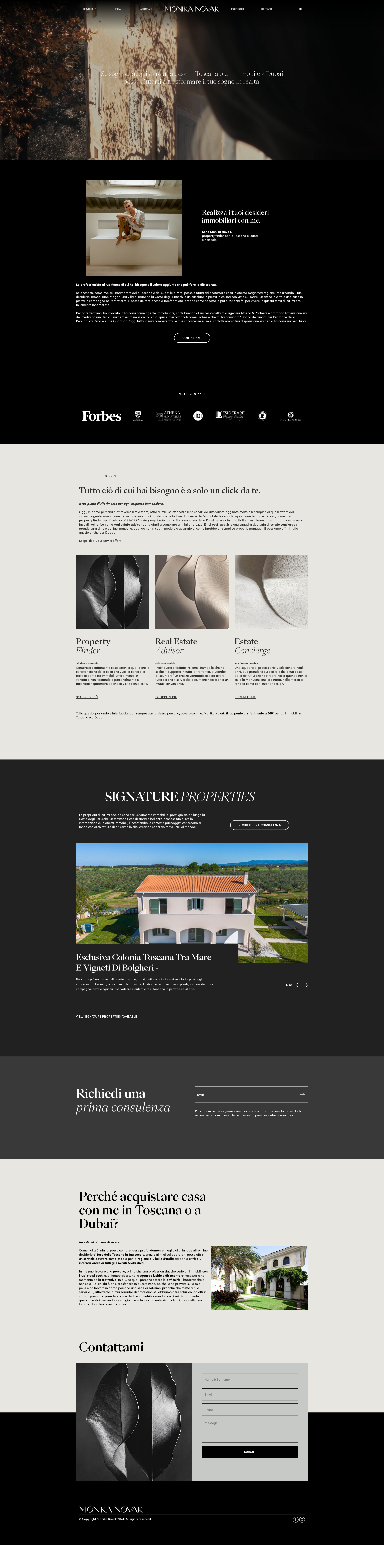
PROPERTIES (237, 8)
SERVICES (88, 8)
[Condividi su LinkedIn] (302, 1520)
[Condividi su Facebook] (296, 1520)
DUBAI (118, 8)
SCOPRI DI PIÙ (87, 697)
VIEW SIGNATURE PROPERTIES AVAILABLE (106, 1016)
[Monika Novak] (192, 9)
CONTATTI (266, 8)
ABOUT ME (146, 8)
